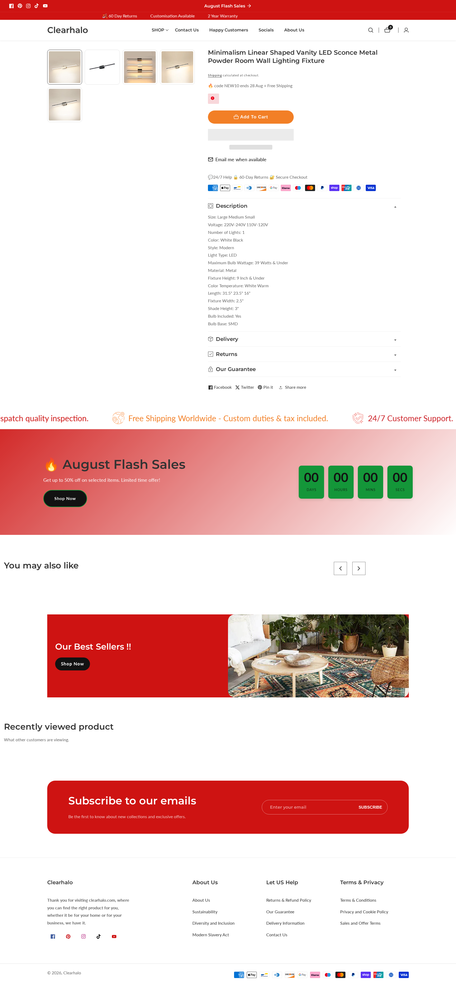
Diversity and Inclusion (213, 922)
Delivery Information (285, 922)
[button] (251, 135)
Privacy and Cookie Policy (364, 911)
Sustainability (204, 911)
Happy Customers (228, 30)
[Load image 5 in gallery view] (64, 104)
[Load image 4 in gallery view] (177, 67)
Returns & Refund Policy (288, 899)
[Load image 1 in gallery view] (64, 67)
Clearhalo (72, 973)
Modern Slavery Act (210, 934)
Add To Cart (254, 116)
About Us (294, 30)
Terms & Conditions (358, 899)
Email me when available (241, 159)
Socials (266, 30)
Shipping (215, 75)
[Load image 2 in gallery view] (102, 67)
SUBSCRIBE (370, 807)
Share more (295, 387)
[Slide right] (193, 128)
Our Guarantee (280, 911)
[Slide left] (49, 56)
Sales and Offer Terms (360, 922)
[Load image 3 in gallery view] (139, 67)
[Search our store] (373, 30)
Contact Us (187, 30)
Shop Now (65, 498)
